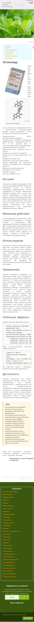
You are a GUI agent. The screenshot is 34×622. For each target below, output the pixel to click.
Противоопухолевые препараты (15, 407)
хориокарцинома (16, 427)
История (7, 47)
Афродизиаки (7, 525)
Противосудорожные (9, 573)
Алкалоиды (6, 517)
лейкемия (8, 423)
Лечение (5, 4)
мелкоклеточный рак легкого (14, 431)
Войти (31, 2)
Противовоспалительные (10, 559)
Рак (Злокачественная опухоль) (15, 415)
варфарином (27, 367)
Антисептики (7, 540)
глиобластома (9, 425)
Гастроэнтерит (16, 451)
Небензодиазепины (9, 514)
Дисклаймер (28, 618)
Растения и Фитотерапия (10, 491)
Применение (9, 54)
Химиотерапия (7, 548)
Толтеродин (11, 455)
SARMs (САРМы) (8, 506)
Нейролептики (7, 545)
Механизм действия (11, 49)
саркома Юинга (21, 417)
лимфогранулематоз (11, 435)
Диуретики (6, 542)
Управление (29, 0)
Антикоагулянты (8, 551)
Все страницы (7, 6)
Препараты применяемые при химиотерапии (14, 412)
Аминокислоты (7, 520)
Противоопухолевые (9, 568)
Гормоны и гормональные (11, 531)
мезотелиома (14, 443)
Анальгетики (6, 534)
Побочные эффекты (11, 56)
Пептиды (5, 503)
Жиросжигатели (7, 494)
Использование (10, 52)
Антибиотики (7, 537)
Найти (22, 5)
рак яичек (13, 419)
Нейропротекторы (8, 497)
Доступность (9, 58)
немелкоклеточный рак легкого (15, 433)
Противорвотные (8, 571)
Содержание (16, 488)
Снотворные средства (9, 576)
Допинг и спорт (7, 508)
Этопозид (7, 45)
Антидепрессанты (8, 523)
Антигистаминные (8, 556)
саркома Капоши (10, 417)
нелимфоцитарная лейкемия (14, 421)
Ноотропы (6, 500)
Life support (6, 2)
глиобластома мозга (18, 423)
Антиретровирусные (9, 554)
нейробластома (10, 439)
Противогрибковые (9, 562)
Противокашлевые (8, 565)
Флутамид (19, 455)
